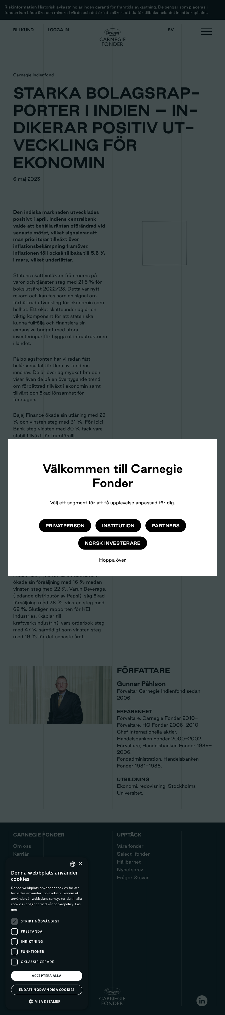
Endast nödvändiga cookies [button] (47, 989)
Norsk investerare (112, 542)
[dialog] (46, 933)
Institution (118, 525)
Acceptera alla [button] (46, 975)
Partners (165, 525)
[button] (46, 1001)
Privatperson (65, 525)
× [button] (80, 864)
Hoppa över (112, 559)
